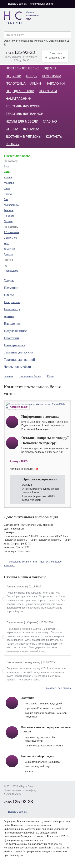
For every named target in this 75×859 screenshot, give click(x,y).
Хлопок (8, 177)
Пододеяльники (20, 91)
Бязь (6, 166)
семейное (9, 248)
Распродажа (11, 270)
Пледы (31, 76)
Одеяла (50, 68)
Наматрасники (19, 98)
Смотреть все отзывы (58, 688)
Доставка (31, 129)
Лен (6, 199)
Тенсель (8, 210)
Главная (50, 121)
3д (5, 265)
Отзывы (12, 144)
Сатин (50, 376)
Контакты (54, 136)
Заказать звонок (17, 3)
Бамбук (8, 194)
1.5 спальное (11, 232)
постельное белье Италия (23, 561)
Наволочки (55, 83)
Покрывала (51, 76)
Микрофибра (11, 204)
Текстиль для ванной (24, 113)
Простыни (48, 91)
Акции (35, 83)
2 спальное (10, 237)
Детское (8, 254)
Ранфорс (9, 215)
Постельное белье (22, 68)
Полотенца (16, 83)
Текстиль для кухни (23, 106)
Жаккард (9, 182)
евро (6, 243)
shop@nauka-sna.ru (41, 3)
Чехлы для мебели (22, 121)
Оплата (12, 129)
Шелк (7, 188)
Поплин (8, 221)
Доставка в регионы (23, 136)
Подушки (13, 76)
